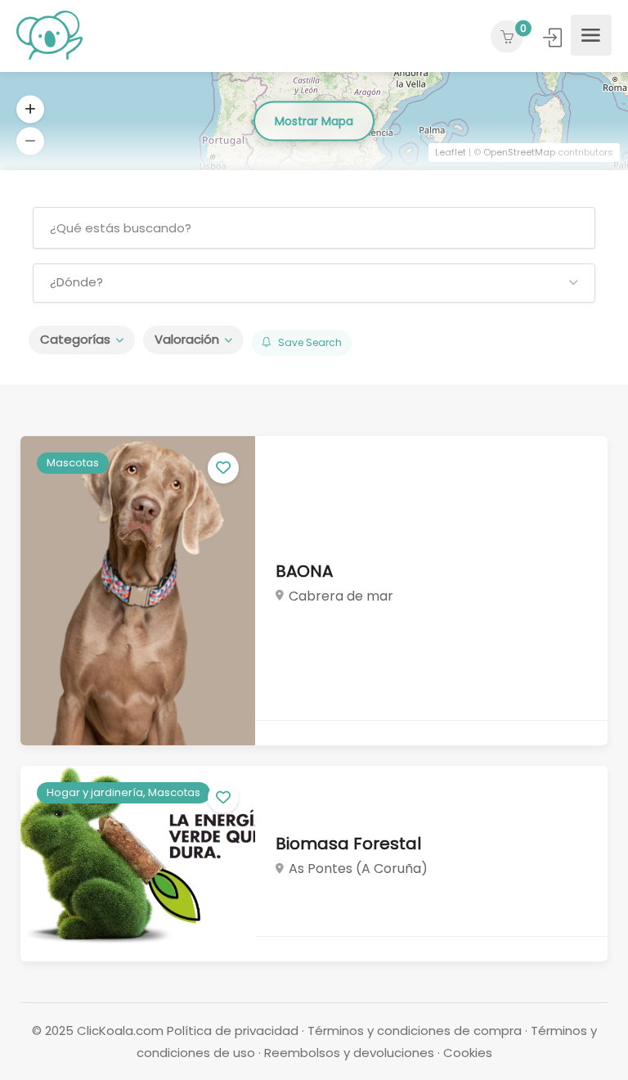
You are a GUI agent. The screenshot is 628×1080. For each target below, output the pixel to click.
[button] (314, 283)
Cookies (467, 1052)
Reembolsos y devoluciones (349, 1052)
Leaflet (450, 152)
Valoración (187, 339)
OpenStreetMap (519, 152)
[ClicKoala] (49, 35)
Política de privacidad (232, 1030)
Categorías (75, 339)
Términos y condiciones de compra (414, 1030)
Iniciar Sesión (553, 37)
